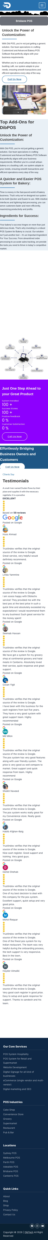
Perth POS (8, 1162)
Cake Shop (9, 1109)
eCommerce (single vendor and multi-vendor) (23, 1082)
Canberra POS (11, 1175)
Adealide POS (10, 1166)
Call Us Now (14, 79)
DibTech (29, 1232)
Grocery (7, 1119)
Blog (5, 1201)
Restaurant (9, 1128)
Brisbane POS (10, 1171)
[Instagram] (37, 1226)
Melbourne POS (11, 1157)
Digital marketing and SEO (17, 1089)
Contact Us (9, 1214)
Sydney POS (10, 1153)
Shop (6, 1205)
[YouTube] (42, 1226)
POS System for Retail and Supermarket (17, 1060)
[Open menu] (42, 5)
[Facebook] (32, 1226)
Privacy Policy (10, 1210)
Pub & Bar (8, 1132)
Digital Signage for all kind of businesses (18, 1074)
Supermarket (10, 1123)
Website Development (15, 1067)
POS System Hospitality (16, 1054)
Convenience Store (13, 1114)
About (6, 1196)
